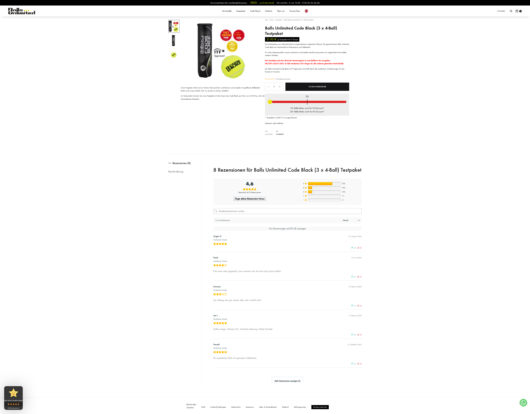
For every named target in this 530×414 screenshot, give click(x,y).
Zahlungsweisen (300, 407)
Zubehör (268, 11)
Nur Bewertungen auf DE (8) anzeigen (287, 228)
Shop (271, 20)
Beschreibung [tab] (175, 171)
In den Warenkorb (317, 86)
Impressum (250, 407)
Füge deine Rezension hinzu (250, 198)
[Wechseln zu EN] (306, 11)
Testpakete (240, 11)
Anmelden (501, 11)
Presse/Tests (294, 11)
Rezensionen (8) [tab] (182, 163)
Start (266, 20)
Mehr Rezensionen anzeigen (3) (287, 381)
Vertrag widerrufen (320, 407)
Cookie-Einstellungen (218, 407)
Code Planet (255, 11)
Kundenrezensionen (283, 79)
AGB (203, 407)
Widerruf (285, 407)
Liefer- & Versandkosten (268, 407)
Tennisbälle (227, 11)
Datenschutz (236, 407)
